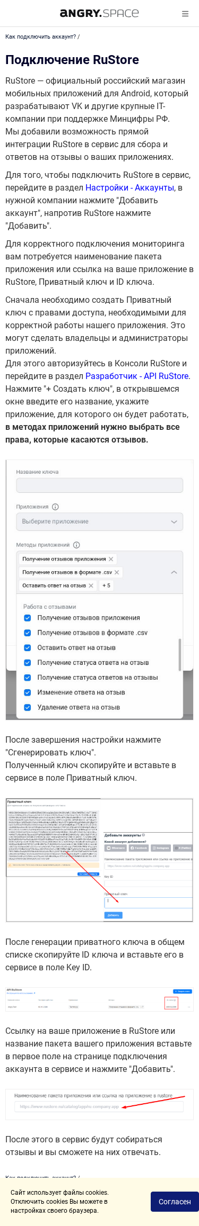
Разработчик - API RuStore (136, 376)
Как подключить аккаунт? (40, 36)
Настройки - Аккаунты (129, 188)
